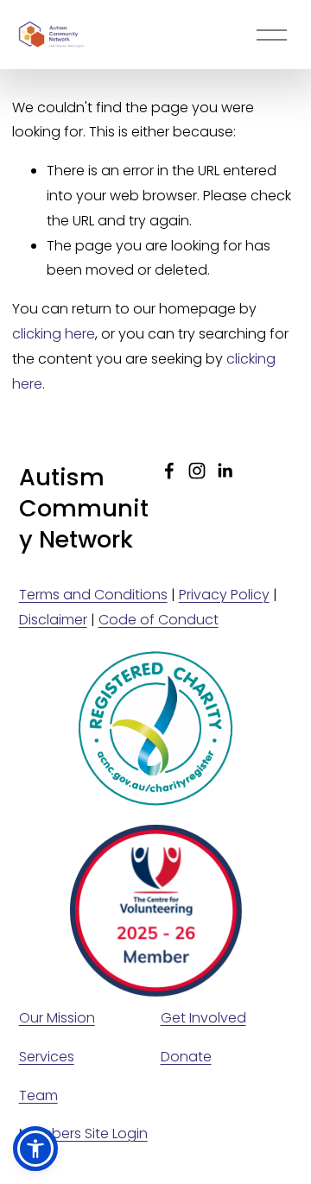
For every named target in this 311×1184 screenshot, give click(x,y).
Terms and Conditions (93, 595)
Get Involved (203, 1018)
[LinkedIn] (224, 470)
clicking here (53, 334)
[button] (35, 1148)
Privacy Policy (224, 595)
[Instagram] (197, 470)
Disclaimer (53, 620)
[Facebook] (169, 470)
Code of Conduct (158, 620)
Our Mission (57, 1018)
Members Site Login (83, 1133)
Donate (186, 1057)
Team (38, 1095)
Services (46, 1057)
